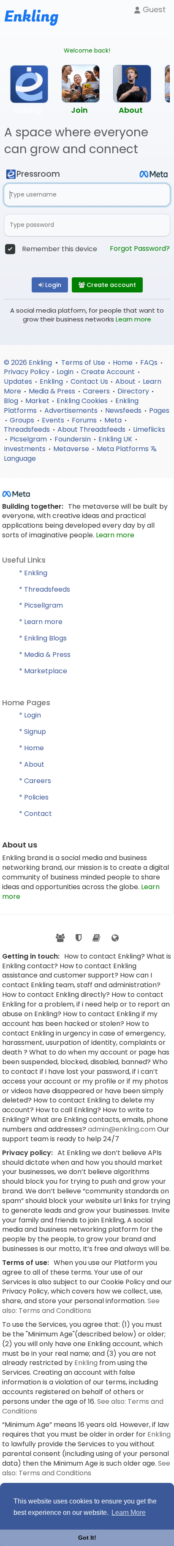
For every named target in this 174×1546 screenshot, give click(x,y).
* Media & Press (45, 654)
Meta (113, 420)
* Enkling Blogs (43, 638)
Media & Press (53, 391)
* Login (30, 715)
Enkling (52, 381)
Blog (11, 401)
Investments (25, 449)
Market (37, 401)
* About (31, 764)
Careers (97, 391)
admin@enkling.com (122, 1129)
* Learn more (41, 622)
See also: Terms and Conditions (81, 1305)
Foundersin (73, 439)
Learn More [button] (128, 1512)
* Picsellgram (41, 605)
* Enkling (33, 573)
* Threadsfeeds (44, 589)
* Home (31, 748)
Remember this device (59, 249)
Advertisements (71, 410)
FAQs (149, 362)
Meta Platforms (123, 449)
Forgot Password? (140, 248)
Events (54, 420)
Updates (19, 381)
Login (52, 285)
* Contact (35, 813)
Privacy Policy (26, 372)
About (125, 381)
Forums (85, 420)
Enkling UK (116, 439)
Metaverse (72, 449)
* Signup (32, 731)
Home (123, 362)
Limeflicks (149, 429)
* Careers (35, 781)
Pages (159, 410)
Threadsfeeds (28, 429)
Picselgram (29, 439)
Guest (153, 9)
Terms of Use (84, 362)
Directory (133, 391)
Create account (110, 285)
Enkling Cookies (83, 401)
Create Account (108, 372)
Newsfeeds (124, 410)
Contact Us (89, 381)
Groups (23, 420)
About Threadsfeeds (92, 429)
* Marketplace (43, 671)
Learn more (133, 319)
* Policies (34, 797)
